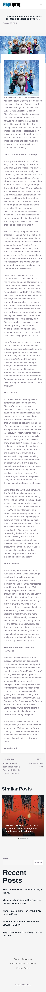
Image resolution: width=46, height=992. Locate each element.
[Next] (40, 816)
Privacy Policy (23, 968)
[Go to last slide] (6, 816)
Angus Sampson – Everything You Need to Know (23, 934)
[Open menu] (41, 4)
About (16, 959)
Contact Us (27, 959)
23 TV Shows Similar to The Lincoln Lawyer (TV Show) (21, 923)
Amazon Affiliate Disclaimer (23, 963)
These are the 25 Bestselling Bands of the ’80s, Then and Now (22, 902)
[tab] (18, 838)
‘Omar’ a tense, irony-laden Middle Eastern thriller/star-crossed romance (12, 766)
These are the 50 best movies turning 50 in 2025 (23, 891)
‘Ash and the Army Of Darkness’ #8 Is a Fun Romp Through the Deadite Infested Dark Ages (21, 828)
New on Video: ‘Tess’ (36, 763)
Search (5, 858)
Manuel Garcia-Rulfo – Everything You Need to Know (22, 912)
